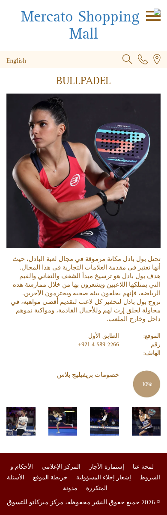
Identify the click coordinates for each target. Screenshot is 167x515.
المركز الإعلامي (60, 466)
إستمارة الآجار (105, 466)
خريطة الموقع (49, 477)
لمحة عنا (142, 466)
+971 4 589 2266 (98, 344)
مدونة (70, 488)
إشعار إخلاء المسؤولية (103, 477)
